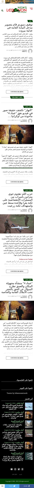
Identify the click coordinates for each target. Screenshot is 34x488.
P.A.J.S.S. (22, 121)
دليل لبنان (14, 474)
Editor (23, 51)
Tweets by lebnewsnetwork (17, 393)
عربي (20, 474)
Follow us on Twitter (26, 259)
